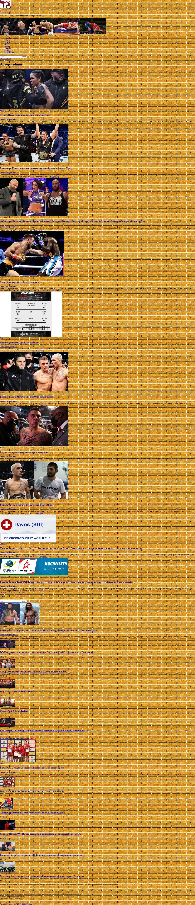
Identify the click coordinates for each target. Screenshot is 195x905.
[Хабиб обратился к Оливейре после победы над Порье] (97, 480)
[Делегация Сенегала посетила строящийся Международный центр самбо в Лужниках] (7, 872)
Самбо (7, 50)
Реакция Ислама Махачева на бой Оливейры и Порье (26, 397)
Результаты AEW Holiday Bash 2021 (17, 691)
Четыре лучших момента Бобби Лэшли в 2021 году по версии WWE (33, 672)
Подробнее (35, 123)
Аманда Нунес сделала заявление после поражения (25, 115)
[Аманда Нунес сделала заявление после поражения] (97, 89)
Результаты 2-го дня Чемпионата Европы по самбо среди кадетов (32, 768)
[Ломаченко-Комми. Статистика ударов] (97, 314)
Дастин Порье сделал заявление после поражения (24, 452)
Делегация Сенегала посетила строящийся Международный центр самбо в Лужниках (42, 876)
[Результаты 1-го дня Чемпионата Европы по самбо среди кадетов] (7, 787)
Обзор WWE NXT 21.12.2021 (14, 711)
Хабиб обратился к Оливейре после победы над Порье (26, 505)
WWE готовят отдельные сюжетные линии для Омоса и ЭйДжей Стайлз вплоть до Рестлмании (47, 652)
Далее (23, 592)
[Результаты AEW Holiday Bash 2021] (7, 687)
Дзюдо (7, 44)
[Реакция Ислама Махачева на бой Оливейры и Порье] (97, 371)
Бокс (6, 42)
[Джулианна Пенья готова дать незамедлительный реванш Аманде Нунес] (97, 143)
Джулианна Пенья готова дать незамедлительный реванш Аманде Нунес (36, 168)
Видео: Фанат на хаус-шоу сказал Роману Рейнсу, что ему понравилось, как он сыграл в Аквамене (48, 630)
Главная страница (11, 38)
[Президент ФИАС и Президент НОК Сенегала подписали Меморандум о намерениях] (7, 851)
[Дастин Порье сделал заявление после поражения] (97, 426)
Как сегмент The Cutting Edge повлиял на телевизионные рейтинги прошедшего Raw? (42, 730)
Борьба (7, 40)
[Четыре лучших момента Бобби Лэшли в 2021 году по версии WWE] (7, 667)
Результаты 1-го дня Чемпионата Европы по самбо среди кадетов (32, 791)
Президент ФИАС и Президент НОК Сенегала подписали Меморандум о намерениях (42, 855)
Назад (2, 592)
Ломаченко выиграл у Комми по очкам (19, 282)
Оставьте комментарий (9, 119)
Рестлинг (8, 48)
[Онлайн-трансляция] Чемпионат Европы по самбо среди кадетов (32, 813)
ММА (7, 46)
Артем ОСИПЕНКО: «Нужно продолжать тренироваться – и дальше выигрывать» (41, 834)
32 (14, 592)
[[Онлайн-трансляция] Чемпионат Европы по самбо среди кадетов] (6, 808)
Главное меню (5, 59)
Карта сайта (9, 53)
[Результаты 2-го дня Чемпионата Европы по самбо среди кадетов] (18, 761)
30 (9, 592)
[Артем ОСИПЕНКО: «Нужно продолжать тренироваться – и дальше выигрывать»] (7, 829)
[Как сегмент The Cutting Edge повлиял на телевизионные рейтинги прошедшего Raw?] (7, 726)
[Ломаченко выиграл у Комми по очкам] (97, 254)
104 (19, 592)
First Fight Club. (6, 12)
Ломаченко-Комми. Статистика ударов (19, 342)
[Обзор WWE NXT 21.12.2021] (7, 707)
